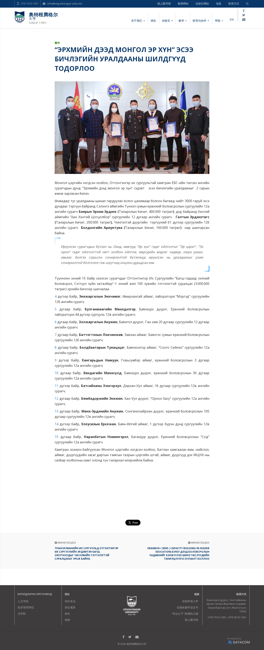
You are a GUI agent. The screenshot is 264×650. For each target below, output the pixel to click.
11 (56, 385)
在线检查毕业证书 (187, 607)
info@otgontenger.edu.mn (64, 3)
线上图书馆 (164, 3)
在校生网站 (202, 3)
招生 (153, 20)
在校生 (166, 20)
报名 (67, 613)
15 (56, 436)
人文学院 (23, 601)
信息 (218, 3)
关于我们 (137, 20)
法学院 (22, 613)
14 (56, 424)
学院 (218, 20)
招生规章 (70, 607)
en (232, 19)
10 (56, 373)
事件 (57, 43)
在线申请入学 (190, 601)
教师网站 (183, 3)
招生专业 (70, 601)
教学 (182, 20)
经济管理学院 (26, 607)
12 (56, 398)
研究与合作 (200, 20)
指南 (67, 620)
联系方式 (233, 3)
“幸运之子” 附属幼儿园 (184, 613)
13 (56, 411)
